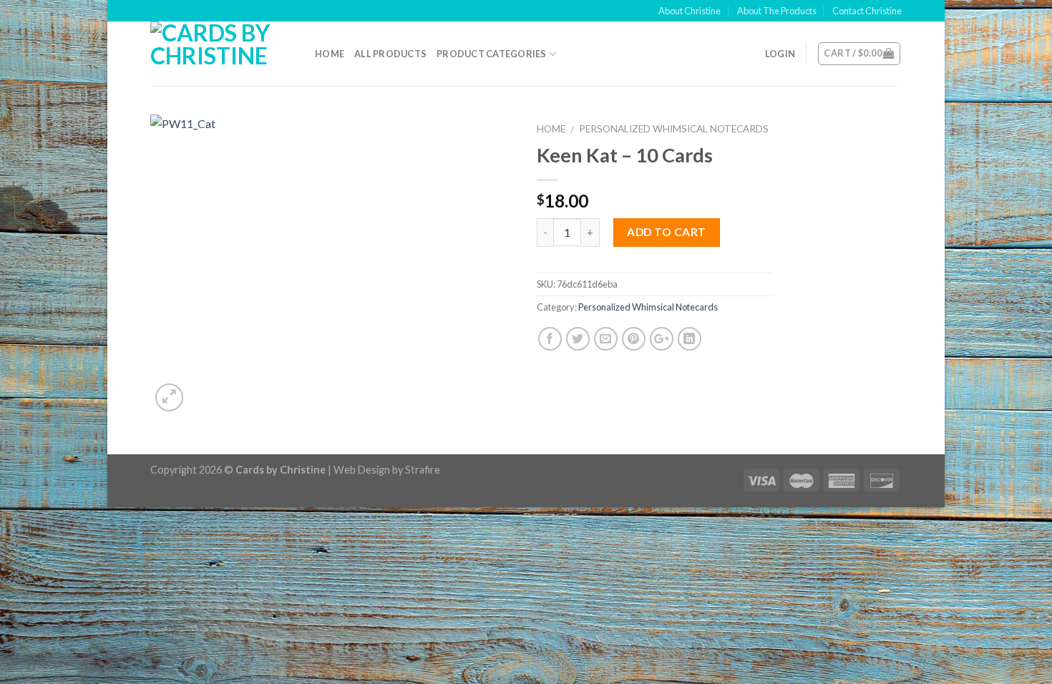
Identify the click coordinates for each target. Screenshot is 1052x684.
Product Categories (492, 53)
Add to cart (666, 231)
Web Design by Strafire (386, 470)
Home (329, 53)
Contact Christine (867, 10)
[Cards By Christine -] (221, 53)
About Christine (689, 10)
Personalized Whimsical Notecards (674, 129)
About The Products (777, 10)
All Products (390, 53)
